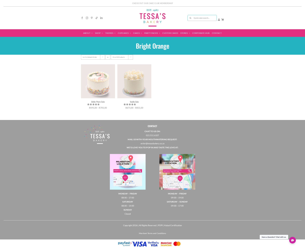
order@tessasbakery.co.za (152, 143)
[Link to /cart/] (222, 20)
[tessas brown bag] (152, 10)
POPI (160, 225)
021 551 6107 (152, 135)
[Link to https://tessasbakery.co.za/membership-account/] (219, 20)
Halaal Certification (173, 225)
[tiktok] (96, 18)
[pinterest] (92, 18)
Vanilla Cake (134, 101)
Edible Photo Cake (98, 101)
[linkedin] (101, 18)
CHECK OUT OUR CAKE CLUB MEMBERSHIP (152, 3)
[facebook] (82, 18)
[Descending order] (108, 57)
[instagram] (87, 18)
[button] (93, 104)
